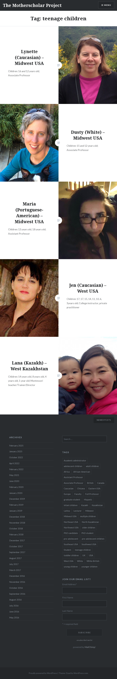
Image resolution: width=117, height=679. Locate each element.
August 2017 (15, 558)
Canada (100, 483)
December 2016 (17, 576)
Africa (67, 471)
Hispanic (88, 499)
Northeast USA (71, 522)
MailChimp (90, 647)
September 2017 (17, 552)
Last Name (67, 611)
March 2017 (15, 570)
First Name (67, 597)
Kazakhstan (97, 505)
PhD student (87, 533)
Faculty (77, 494)
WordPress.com (81, 673)
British (90, 483)
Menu (107, 5)
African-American (81, 471)
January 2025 (15, 451)
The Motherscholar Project (32, 5)
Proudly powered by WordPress (43, 673)
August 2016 (15, 599)
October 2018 (16, 528)
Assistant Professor (73, 477)
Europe (67, 494)
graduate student (72, 499)
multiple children (88, 516)
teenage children (83, 550)
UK (83, 555)
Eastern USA (94, 488)
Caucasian (68, 488)
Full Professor (92, 494)
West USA (68, 561)
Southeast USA (71, 544)
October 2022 (16, 457)
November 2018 (17, 522)
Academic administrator (75, 460)
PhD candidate (71, 533)
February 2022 (16, 469)
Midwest (89, 510)
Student (67, 550)
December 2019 (17, 499)
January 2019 (15, 510)
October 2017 (16, 546)
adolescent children (73, 466)
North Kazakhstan (90, 522)
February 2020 (16, 487)
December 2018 (17, 516)
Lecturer (77, 510)
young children (71, 566)
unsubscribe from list (84, 640)
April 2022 (14, 463)
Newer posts (104, 420)
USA (91, 555)
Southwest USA (89, 544)
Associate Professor (73, 483)
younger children (89, 566)
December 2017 (17, 540)
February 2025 (16, 445)
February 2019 (16, 504)
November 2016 (17, 582)
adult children (92, 466)
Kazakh (84, 505)
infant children (70, 505)
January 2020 (15, 493)
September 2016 (17, 594)
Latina (67, 510)
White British (93, 561)
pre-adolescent (71, 538)
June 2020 (14, 481)
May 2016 (14, 617)
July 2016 (14, 605)
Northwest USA (71, 527)
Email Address (69, 584)
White (80, 561)
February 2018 (16, 534)
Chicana (81, 488)
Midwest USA (70, 516)
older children (88, 527)
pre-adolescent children (93, 538)
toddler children (71, 555)
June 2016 (14, 611)
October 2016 (16, 588)
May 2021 (14, 475)
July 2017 (14, 564)
